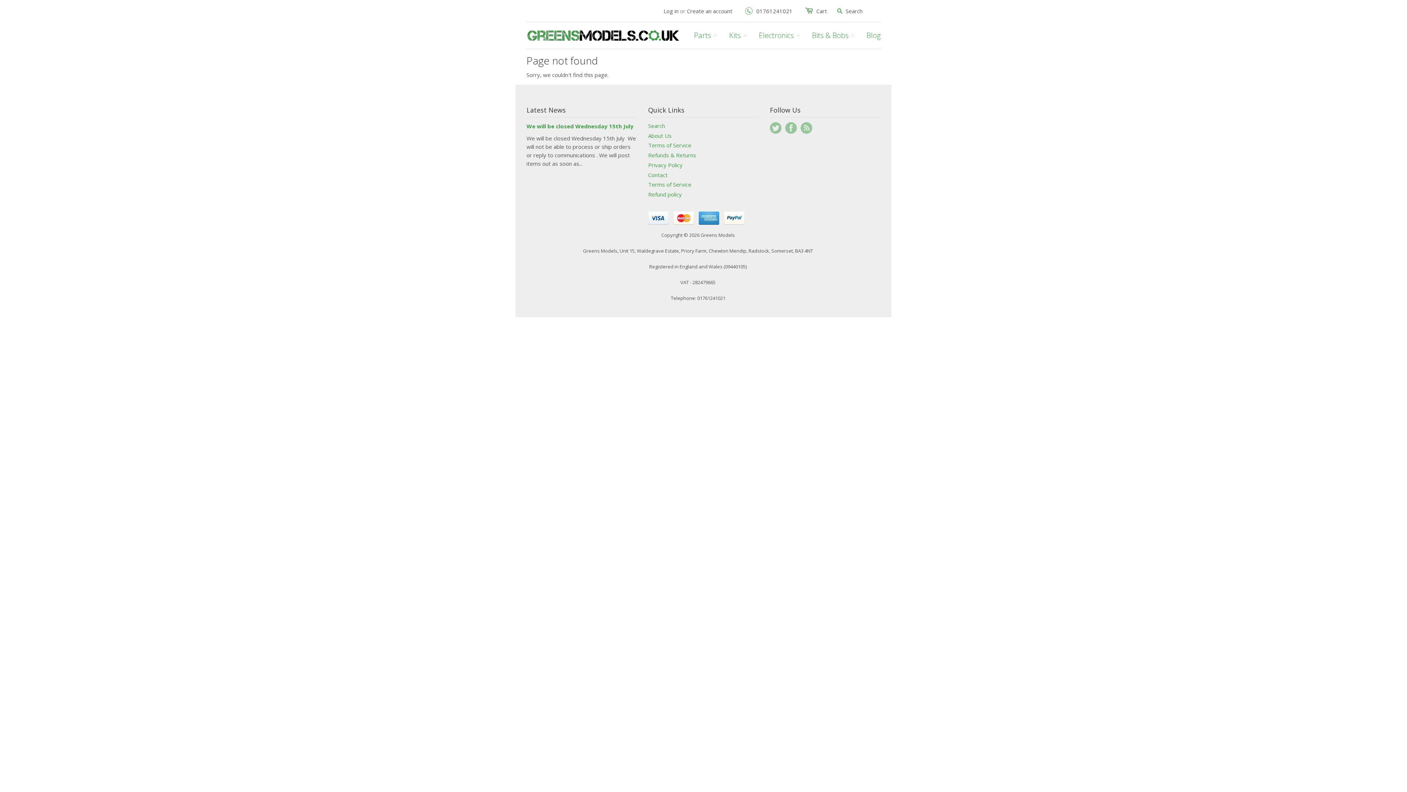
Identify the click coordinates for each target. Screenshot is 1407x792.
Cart (821, 11)
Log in (671, 11)
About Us (660, 135)
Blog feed (806, 128)
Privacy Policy (665, 165)
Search (656, 125)
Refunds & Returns (672, 155)
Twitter (776, 128)
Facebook (791, 128)
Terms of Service (669, 145)
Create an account (709, 11)
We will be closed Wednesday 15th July (580, 126)
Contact (658, 175)
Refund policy (665, 194)
